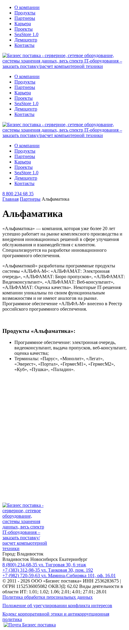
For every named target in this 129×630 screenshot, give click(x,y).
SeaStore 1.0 (26, 34)
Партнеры (24, 18)
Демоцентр (25, 39)
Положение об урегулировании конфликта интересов (57, 605)
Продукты (24, 12)
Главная (10, 199)
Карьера (22, 23)
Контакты (24, 45)
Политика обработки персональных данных (47, 597)
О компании (27, 7)
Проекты (23, 29)
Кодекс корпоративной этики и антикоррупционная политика (55, 616)
